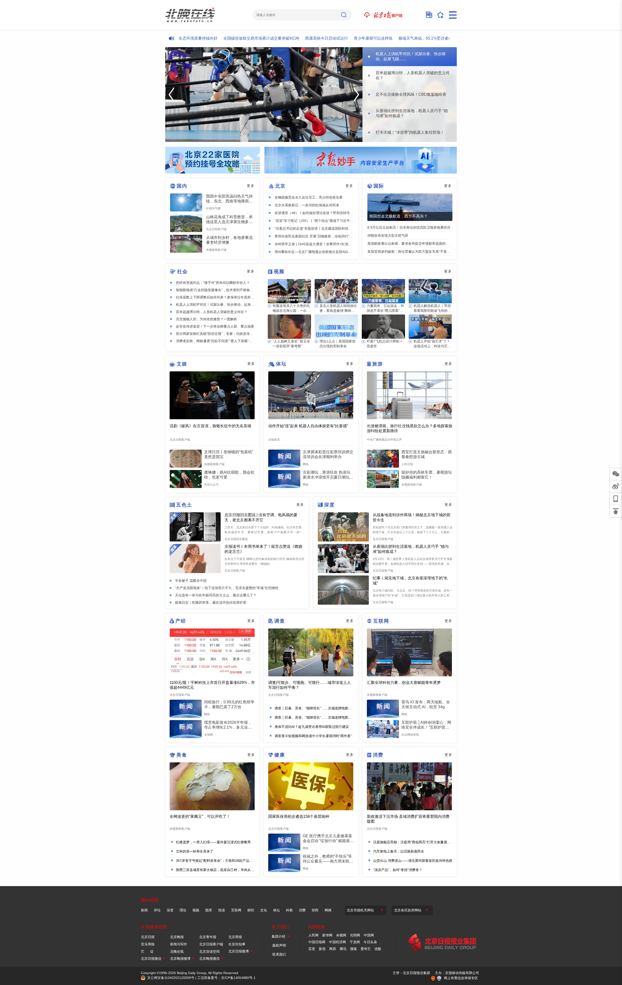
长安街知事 (236, 944)
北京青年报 (207, 937)
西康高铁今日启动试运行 (297, 38)
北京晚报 (177, 937)
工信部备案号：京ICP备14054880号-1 (226, 978)
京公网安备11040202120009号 (170, 978)
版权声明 (279, 945)
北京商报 (235, 937)
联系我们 (279, 954)
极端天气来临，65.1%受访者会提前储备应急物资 (411, 38)
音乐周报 (148, 944)
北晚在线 (177, 951)
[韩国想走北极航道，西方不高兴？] (409, 207)
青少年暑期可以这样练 (344, 38)
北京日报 (148, 937)
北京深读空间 (209, 951)
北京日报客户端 (211, 944)
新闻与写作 (178, 944)
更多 (251, 186)
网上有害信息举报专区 (461, 978)
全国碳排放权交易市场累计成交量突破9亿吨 (231, 38)
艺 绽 (147, 951)
